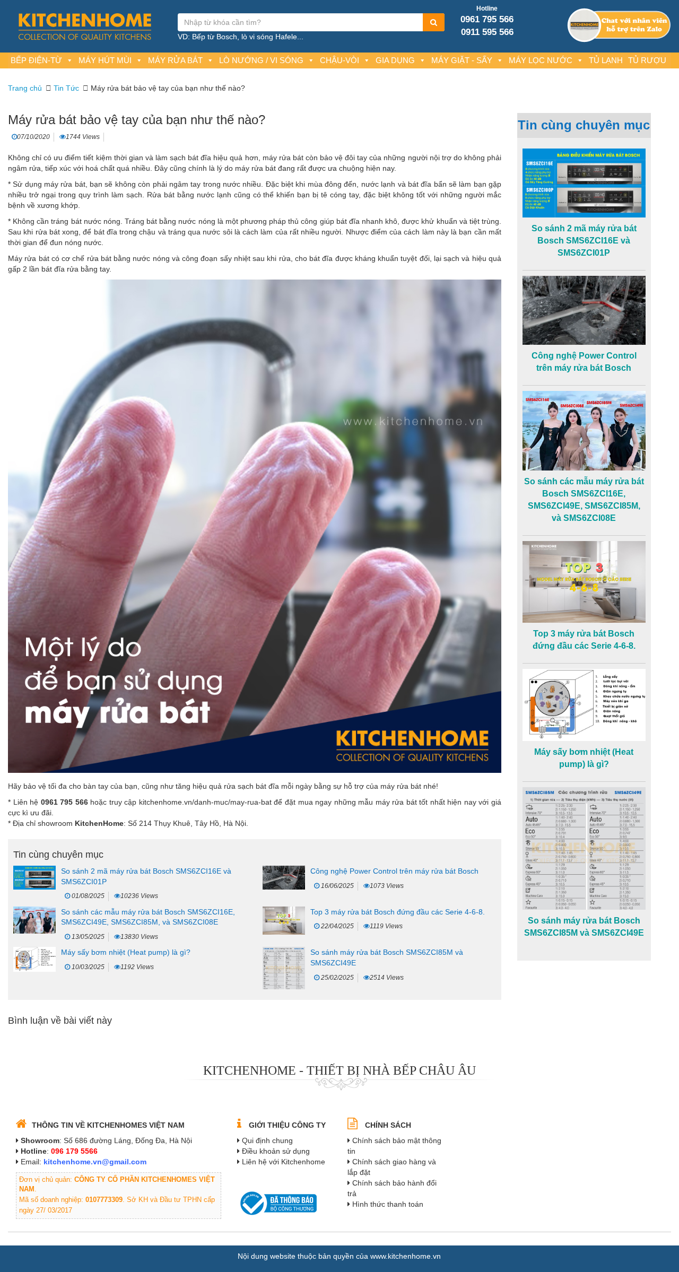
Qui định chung (267, 1140)
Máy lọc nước (540, 60)
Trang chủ (25, 88)
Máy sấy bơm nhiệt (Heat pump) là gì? (125, 952)
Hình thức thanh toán (387, 1204)
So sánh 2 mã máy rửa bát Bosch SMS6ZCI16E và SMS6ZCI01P (584, 240)
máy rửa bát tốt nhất (410, 802)
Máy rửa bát (175, 60)
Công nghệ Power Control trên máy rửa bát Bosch (394, 871)
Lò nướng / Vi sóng (261, 60)
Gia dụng (395, 60)
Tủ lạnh (606, 60)
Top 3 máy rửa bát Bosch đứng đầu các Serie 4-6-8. (397, 912)
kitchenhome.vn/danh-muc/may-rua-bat (205, 802)
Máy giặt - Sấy (461, 60)
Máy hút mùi (105, 60)
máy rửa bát (283, 157)
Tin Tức (66, 88)
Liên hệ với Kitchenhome (283, 1161)
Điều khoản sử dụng (276, 1151)
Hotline (487, 8)
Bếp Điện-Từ (36, 60)
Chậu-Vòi (339, 60)
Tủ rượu (647, 60)
